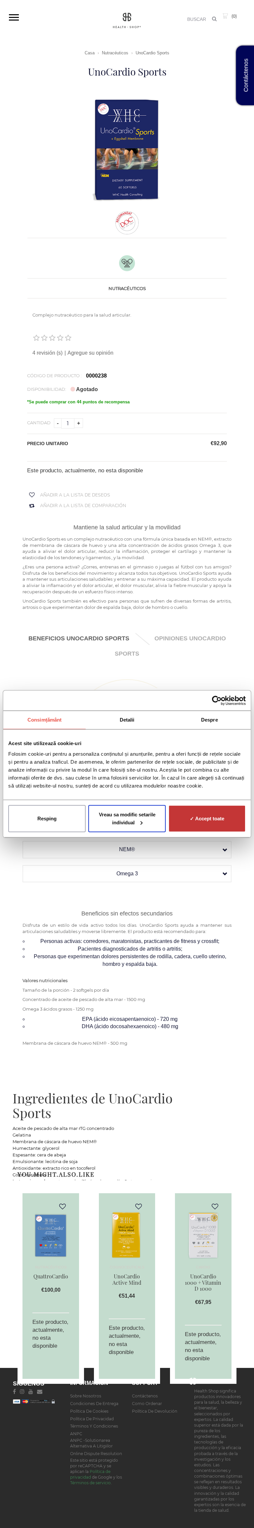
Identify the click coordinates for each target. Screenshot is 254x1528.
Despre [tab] (209, 720)
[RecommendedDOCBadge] (127, 222)
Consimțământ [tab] (44, 720)
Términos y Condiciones (94, 1426)
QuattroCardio (50, 1276)
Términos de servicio (90, 1482)
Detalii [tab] (127, 720)
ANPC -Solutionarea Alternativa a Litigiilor (91, 1443)
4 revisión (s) (48, 353)
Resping (47, 818)
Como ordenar (147, 1403)
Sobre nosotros (85, 1395)
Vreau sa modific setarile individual (127, 818)
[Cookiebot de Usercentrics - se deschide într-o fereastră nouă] (217, 701)
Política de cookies (89, 1411)
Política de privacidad (92, 1418)
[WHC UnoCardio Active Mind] (127, 1234)
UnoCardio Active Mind (126, 1279)
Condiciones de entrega (94, 1403)
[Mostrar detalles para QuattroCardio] (50, 1234)
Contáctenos (145, 1395)
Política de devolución (154, 1411)
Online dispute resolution (96, 1453)
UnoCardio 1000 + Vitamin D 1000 (203, 1282)
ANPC (76, 1433)
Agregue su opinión (90, 353)
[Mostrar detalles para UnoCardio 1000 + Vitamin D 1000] (203, 1234)
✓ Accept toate (207, 818)
